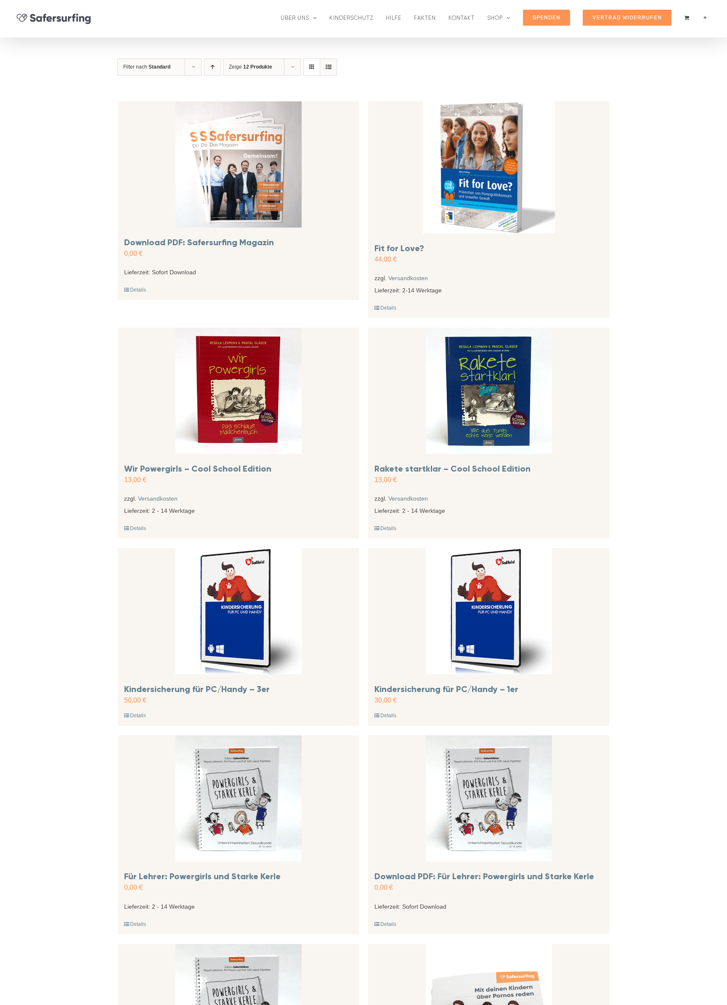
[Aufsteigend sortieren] (212, 67)
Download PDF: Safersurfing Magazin (199, 242)
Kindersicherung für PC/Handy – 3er (197, 689)
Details (138, 290)
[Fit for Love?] (488, 167)
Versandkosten (408, 278)
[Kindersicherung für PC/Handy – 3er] (238, 611)
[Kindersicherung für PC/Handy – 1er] (488, 611)
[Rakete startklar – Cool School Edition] (488, 391)
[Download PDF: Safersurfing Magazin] (238, 164)
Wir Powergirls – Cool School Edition (197, 469)
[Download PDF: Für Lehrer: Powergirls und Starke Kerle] (488, 798)
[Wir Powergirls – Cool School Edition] (238, 391)
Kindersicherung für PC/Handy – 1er (446, 689)
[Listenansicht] (328, 67)
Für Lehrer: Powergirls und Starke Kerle (202, 876)
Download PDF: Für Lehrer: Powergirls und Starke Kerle (484, 876)
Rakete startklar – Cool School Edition (452, 469)
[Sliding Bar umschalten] (705, 17)
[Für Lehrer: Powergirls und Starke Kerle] (238, 798)
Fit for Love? (399, 248)
